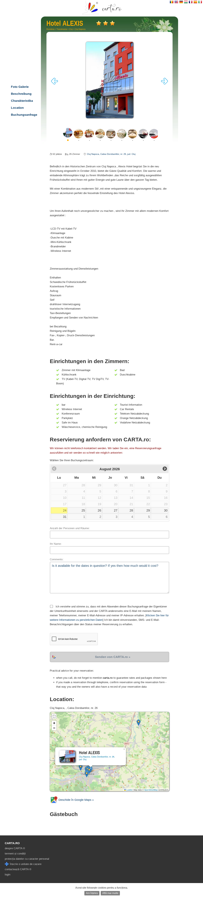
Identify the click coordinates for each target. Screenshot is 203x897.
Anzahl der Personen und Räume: (70, 528)
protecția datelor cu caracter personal (27, 858)
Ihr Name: (56, 543)
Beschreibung (21, 93)
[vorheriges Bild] (54, 83)
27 (115, 510)
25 (83, 510)
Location (17, 107)
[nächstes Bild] (164, 83)
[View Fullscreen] (54, 716)
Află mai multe (110, 893)
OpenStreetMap (151, 789)
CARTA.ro (12, 843)
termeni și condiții (15, 853)
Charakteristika (22, 100)
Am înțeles (92, 893)
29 (148, 510)
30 (165, 510)
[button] (81, 767)
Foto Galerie (20, 86)
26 (99, 510)
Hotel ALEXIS (23, 66)
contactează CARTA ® (18, 869)
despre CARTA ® (15, 848)
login (7, 874)
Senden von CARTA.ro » (112, 657)
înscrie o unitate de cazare (25, 864)
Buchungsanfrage (24, 114)
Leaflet (129, 789)
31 (64, 517)
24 (64, 510)
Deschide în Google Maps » (76, 799)
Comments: (56, 559)
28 (131, 510)
